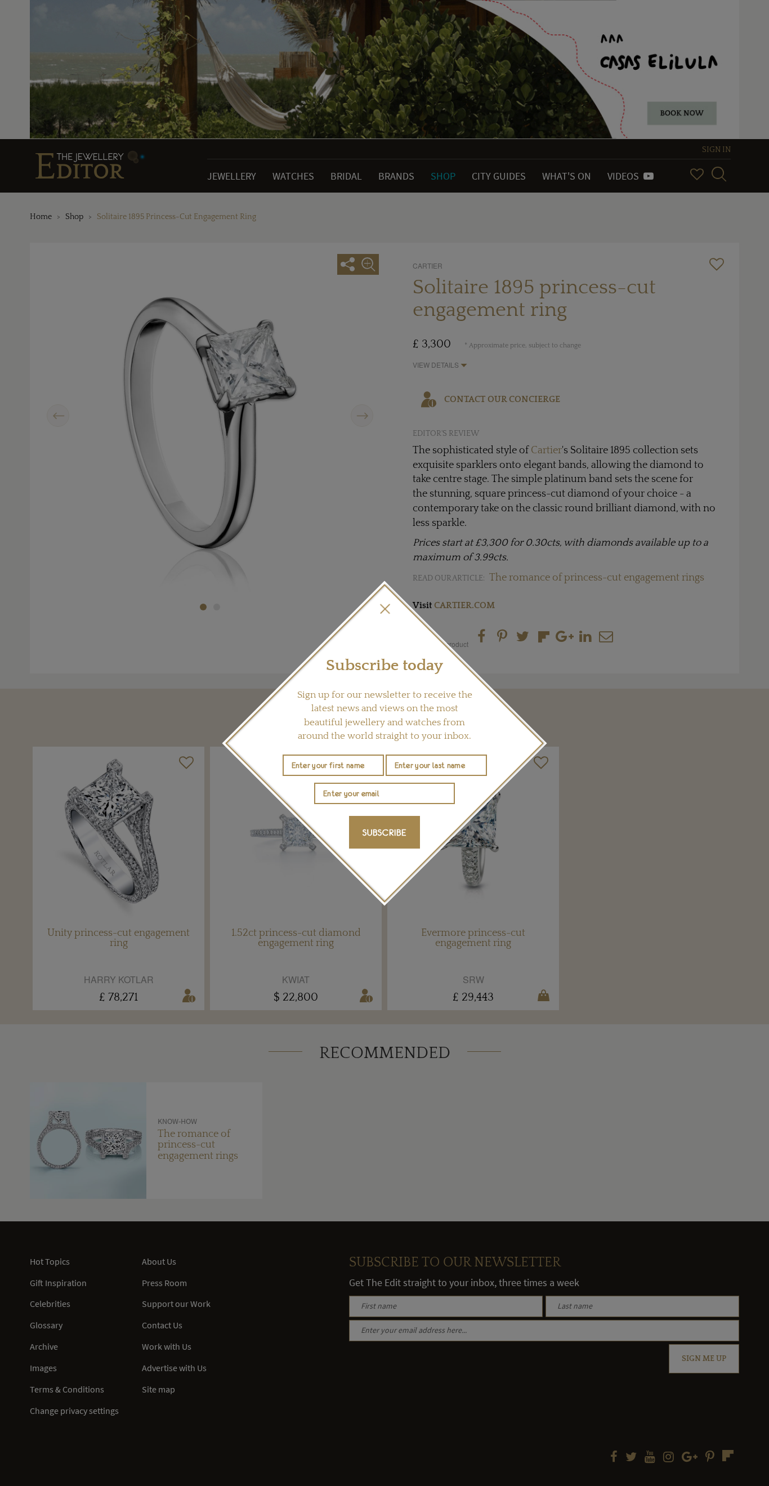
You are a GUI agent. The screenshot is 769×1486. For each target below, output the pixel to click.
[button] (384, 609)
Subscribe (384, 832)
